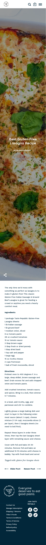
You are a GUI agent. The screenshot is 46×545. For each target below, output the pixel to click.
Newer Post (30, 469)
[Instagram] (30, 515)
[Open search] (29, 5)
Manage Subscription (14, 508)
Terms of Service (12, 521)
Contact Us (10, 505)
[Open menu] (40, 4)
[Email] (35, 515)
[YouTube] (35, 510)
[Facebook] (30, 510)
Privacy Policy (11, 524)
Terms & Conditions (13, 518)
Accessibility (11, 530)
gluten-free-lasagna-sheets (27, 460)
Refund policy (11, 527)
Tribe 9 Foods (11, 515)
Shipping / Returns (13, 511)
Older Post (15, 469)
